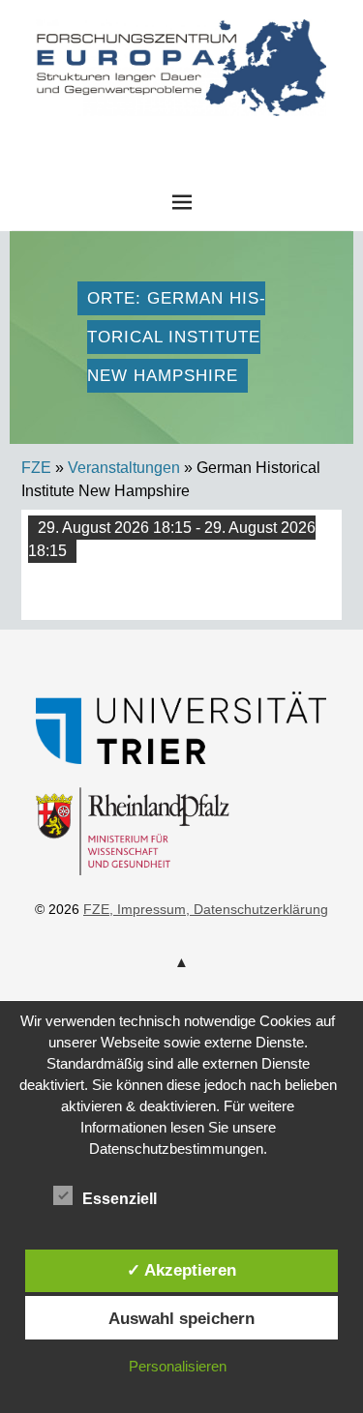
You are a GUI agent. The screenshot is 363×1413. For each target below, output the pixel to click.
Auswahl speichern (181, 1318)
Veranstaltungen (124, 467)
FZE (182, 134)
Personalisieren (178, 1366)
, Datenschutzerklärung (257, 909)
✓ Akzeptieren (181, 1270)
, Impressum (147, 909)
